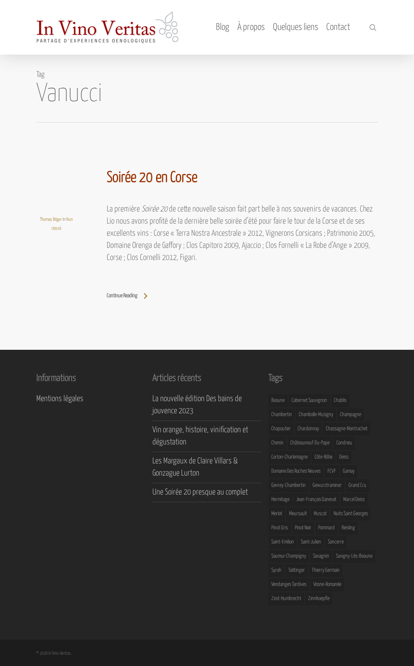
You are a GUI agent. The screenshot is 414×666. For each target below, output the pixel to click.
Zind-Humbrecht (286, 598)
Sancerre (336, 542)
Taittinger (296, 570)
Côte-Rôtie (323, 457)
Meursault (298, 513)
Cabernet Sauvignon (309, 400)
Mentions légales (59, 399)
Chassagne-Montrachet (347, 428)
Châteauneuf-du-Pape (310, 443)
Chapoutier (281, 428)
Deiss (344, 457)
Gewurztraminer (327, 485)
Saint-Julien (311, 542)
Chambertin (281, 414)
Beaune (278, 400)
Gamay (349, 471)
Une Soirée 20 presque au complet (200, 492)
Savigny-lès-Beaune (354, 556)
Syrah (276, 570)
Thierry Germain (326, 570)
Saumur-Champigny (288, 556)
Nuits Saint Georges (351, 513)
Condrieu (344, 443)
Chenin (277, 443)
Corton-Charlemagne (289, 457)
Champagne (350, 414)
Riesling (348, 528)
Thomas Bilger (51, 219)
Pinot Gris (279, 528)
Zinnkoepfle (319, 598)
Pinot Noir (303, 528)
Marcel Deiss (354, 499)
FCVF (331, 471)
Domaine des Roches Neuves (296, 471)
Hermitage (280, 499)
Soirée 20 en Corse (152, 178)
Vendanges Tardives (288, 584)
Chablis (340, 400)
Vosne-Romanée (327, 584)
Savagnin (321, 556)
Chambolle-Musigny (316, 414)
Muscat (320, 513)
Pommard (326, 528)
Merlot (276, 513)
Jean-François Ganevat (316, 499)
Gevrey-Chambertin (288, 485)
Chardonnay (308, 428)
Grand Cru (357, 485)
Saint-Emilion (282, 542)
